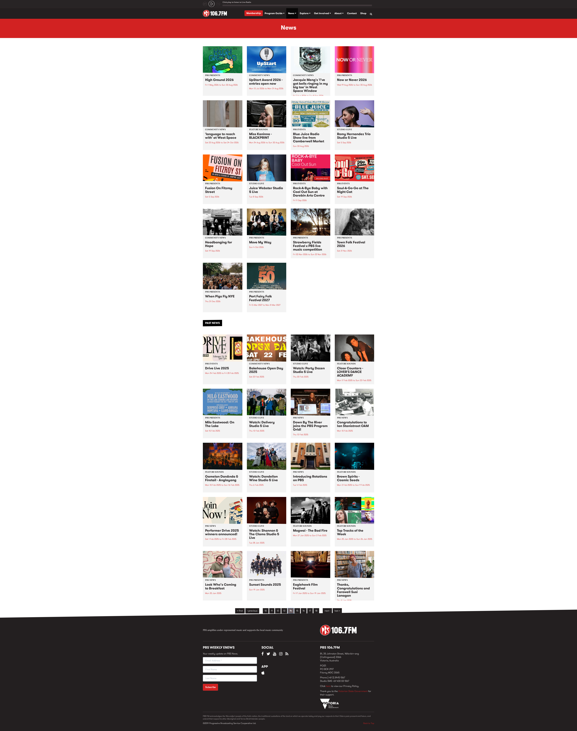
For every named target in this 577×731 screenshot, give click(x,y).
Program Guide (274, 13)
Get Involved (322, 13)
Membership (253, 13)
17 (310, 610)
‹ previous (252, 610)
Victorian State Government (353, 691)
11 (272, 610)
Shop (363, 13)
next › (327, 610)
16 (304, 610)
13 (284, 610)
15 (297, 610)
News (291, 13)
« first (240, 610)
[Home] (216, 13)
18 (316, 610)
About (338, 13)
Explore (304, 13)
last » (337, 610)
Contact (352, 13)
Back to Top (368, 723)
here (328, 686)
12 (278, 610)
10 (266, 610)
